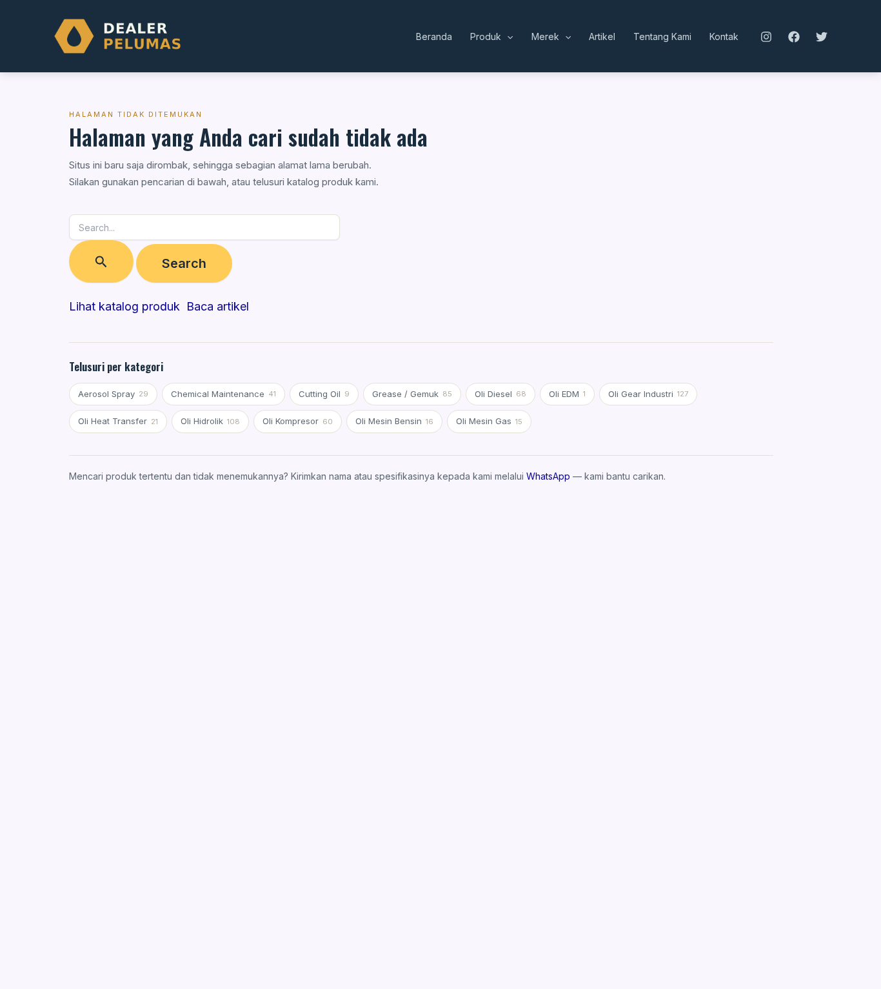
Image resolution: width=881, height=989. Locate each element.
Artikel (602, 36)
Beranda (434, 36)
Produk (485, 36)
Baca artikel (217, 306)
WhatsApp (548, 476)
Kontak (723, 36)
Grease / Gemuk (412, 394)
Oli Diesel (500, 394)
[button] (507, 37)
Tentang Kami (662, 36)
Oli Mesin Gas (489, 421)
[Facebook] (794, 37)
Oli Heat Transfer (118, 421)
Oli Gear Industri (648, 394)
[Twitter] (821, 37)
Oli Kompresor (297, 421)
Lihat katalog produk (124, 306)
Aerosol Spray (113, 394)
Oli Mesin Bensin (394, 421)
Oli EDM (567, 394)
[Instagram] (766, 37)
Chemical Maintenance (223, 394)
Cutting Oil (324, 394)
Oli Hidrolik (210, 421)
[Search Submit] (101, 261)
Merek (545, 36)
